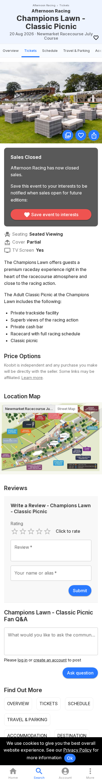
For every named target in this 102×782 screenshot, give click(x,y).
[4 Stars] (39, 531)
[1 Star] (15, 531)
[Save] (96, 37)
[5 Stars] (47, 531)
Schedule (50, 51)
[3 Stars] (31, 531)
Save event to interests (54, 214)
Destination (71, 735)
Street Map (66, 409)
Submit (80, 590)
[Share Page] (93, 135)
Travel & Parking (76, 51)
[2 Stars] (23, 531)
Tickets (30, 51)
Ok (70, 758)
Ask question (80, 673)
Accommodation (27, 735)
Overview (11, 51)
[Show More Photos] (67, 135)
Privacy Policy (77, 750)
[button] (90, 773)
